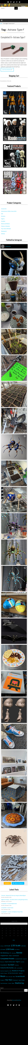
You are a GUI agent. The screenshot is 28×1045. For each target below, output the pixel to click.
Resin (2, 976)
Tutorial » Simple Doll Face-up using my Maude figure (13, 895)
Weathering (19, 983)
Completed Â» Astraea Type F (13, 37)
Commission (15, 955)
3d (15, 949)
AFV (10, 953)
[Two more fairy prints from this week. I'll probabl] (14, 868)
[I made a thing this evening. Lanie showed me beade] (14, 578)
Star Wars (8, 980)
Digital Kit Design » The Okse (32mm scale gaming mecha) (14, 899)
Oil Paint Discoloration (13, 973)
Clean (10, 955)
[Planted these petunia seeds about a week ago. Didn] (14, 394)
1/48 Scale (23, 946)
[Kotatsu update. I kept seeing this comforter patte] (14, 789)
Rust (14, 976)
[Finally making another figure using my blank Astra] (14, 263)
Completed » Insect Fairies (7, 907)
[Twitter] (14, 2)
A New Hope (14, 953)
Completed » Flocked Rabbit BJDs (9, 903)
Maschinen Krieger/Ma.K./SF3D (5, 970)
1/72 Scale (2, 949)
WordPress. (18, 1000)
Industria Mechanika (7, 968)
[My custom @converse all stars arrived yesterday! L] (14, 736)
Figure (18, 962)
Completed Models (7, 958)
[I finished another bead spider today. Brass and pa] (14, 552)
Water (13, 983)
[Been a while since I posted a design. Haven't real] (14, 631)
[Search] (16, 8)
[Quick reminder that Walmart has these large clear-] (14, 605)
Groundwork (3, 965)
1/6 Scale (2, 945)
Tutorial (9, 983)
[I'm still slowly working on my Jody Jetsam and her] (14, 710)
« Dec (13, 940)
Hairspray (17, 965)
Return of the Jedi (9, 976)
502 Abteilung (4, 953)
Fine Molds (22, 961)
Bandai (19, 952)
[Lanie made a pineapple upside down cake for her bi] (14, 815)
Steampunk (15, 980)
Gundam (11, 965)
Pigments (21, 973)
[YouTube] (19, 2)
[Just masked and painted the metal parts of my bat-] (14, 420)
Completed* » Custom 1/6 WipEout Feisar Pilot (12, 911)
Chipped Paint (4, 955)
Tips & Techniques (3, 983)
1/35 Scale (15, 945)
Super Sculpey (21, 980)
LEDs (15, 968)
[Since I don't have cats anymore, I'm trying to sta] (14, 473)
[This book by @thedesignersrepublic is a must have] (14, 684)
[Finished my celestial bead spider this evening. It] (14, 447)
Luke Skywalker (19, 968)
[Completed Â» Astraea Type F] (14, 50)
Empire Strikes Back (10, 961)
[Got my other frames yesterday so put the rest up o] (14, 763)
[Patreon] (16, 2)
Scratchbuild (20, 976)
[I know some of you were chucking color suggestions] (14, 499)
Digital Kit (25, 958)
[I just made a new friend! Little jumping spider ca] (14, 842)
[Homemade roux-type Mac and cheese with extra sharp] (14, 657)
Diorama (2, 961)
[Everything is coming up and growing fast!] (14, 341)
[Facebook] (11, 2)
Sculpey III (2, 980)
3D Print (17, 949)
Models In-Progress (18, 971)
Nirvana (13, 1000)
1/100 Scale (10, 949)
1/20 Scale (7, 946)
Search (2, 988)
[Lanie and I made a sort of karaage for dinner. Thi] (14, 315)
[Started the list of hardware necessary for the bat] (14, 368)
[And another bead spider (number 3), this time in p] (14, 526)
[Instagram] (8, 2)
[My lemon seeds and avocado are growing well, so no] (14, 289)
